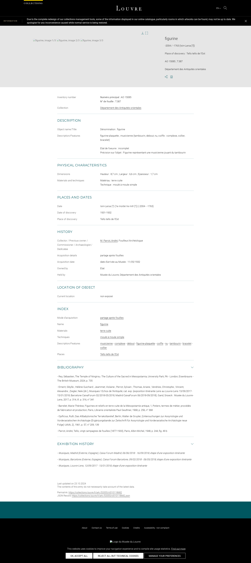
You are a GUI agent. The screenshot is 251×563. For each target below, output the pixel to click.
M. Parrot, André (109, 240)
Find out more (178, 548)
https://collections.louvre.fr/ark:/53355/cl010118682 (95, 492)
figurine (104, 324)
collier (103, 347)
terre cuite (105, 330)
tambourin (175, 343)
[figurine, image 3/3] (92, 40)
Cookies (125, 528)
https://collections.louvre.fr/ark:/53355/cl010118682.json (101, 495)
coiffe (160, 343)
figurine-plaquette (145, 343)
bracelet (187, 343)
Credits (136, 528)
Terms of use (112, 528)
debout (131, 343)
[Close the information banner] (246, 21)
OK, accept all (79, 556)
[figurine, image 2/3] (68, 40)
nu (166, 343)
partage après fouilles (112, 317)
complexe (120, 343)
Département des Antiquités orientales (120, 107)
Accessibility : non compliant (156, 528)
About (84, 528)
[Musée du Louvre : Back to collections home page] (129, 8)
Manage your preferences (165, 556)
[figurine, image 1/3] (44, 40)
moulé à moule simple (112, 337)
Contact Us (97, 528)
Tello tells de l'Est (109, 354)
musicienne (106, 343)
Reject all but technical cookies (118, 556)
